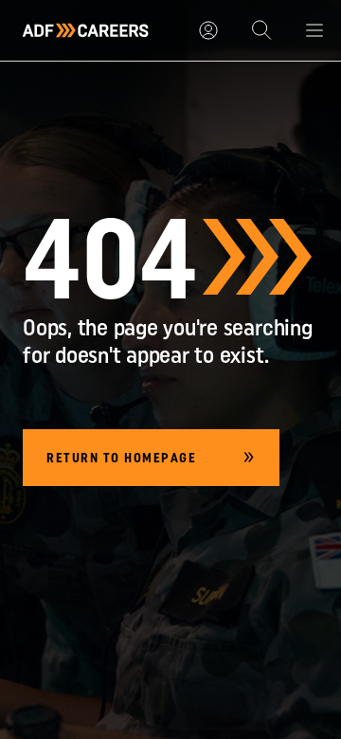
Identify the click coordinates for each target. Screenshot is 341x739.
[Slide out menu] (314, 30)
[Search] (261, 30)
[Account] (208, 30)
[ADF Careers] (86, 30)
